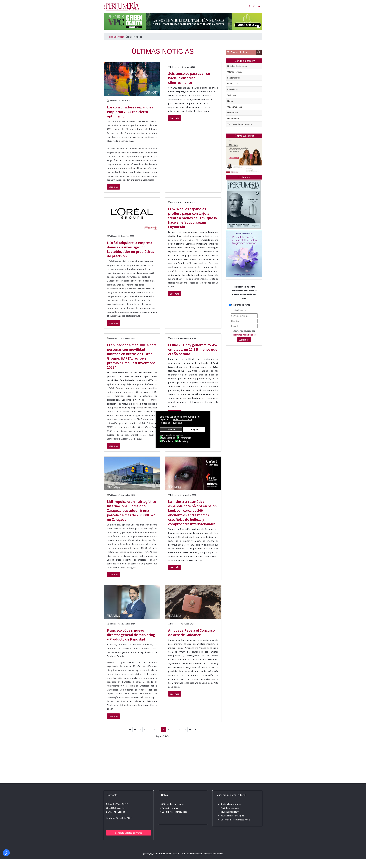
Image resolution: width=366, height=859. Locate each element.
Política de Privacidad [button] (171, 423)
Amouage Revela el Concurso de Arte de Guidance (191, 632)
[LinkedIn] (259, 6)
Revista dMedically (229, 811)
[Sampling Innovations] (244, 253)
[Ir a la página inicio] (130, 729)
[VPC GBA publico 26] (183, 20)
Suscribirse (244, 339)
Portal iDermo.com (229, 807)
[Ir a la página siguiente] (190, 729)
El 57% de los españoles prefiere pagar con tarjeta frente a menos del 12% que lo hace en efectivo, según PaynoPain (192, 217)
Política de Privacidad (191, 853)
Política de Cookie (213, 853)
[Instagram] (254, 6)
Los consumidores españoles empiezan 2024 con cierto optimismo (130, 111)
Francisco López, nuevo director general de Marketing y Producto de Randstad (131, 635)
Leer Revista (244, 216)
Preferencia (185, 438)
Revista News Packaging (232, 815)
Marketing (183, 441)
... (149, 729)
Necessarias (168, 438)
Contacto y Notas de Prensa (128, 832)
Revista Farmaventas (230, 804)
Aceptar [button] (194, 429)
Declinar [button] (171, 429)
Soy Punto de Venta (240, 304)
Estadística (167, 441)
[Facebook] (249, 6)
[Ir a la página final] (195, 729)
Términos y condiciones (244, 334)
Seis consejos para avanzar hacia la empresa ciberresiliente (189, 78)
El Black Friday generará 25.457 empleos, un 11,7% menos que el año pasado (193, 349)
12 (184, 729)
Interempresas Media (239, 819)
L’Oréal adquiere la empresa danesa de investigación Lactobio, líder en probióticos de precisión (130, 249)
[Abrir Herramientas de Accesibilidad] (6, 852)
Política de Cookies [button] (182, 419)
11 (179, 729)
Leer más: (113, 186)
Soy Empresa (240, 310)
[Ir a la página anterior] (135, 729)
